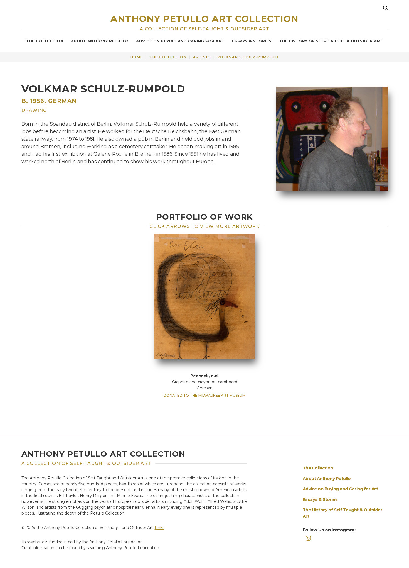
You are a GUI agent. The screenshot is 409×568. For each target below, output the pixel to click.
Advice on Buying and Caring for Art (180, 41)
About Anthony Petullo (100, 41)
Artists (202, 57)
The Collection (44, 41)
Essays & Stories (252, 41)
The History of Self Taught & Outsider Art (331, 41)
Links (159, 527)
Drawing (34, 110)
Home (136, 57)
